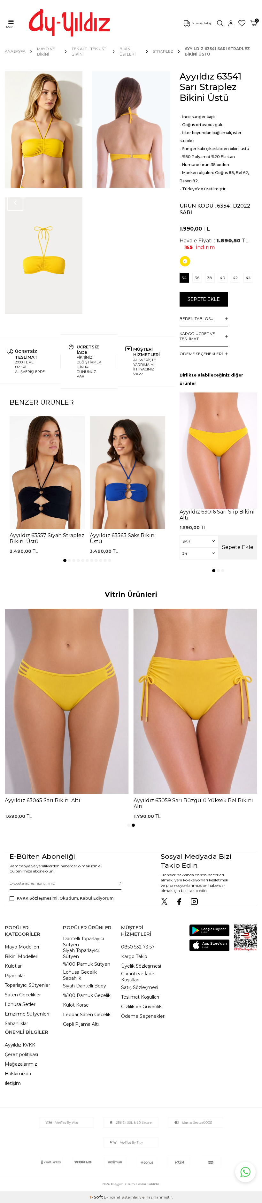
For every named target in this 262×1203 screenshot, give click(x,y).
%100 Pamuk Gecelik (87, 995)
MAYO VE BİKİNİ (46, 51)
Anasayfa (15, 51)
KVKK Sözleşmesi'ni (37, 898)
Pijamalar (15, 975)
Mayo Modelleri (22, 947)
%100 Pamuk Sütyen (86, 964)
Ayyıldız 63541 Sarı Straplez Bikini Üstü (217, 51)
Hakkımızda (18, 1074)
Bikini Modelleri (21, 956)
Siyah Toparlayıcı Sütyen (81, 953)
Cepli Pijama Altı (81, 1024)
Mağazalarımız (21, 1064)
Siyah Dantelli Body (84, 986)
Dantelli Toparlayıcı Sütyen (83, 942)
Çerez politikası (21, 1054)
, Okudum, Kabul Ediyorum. (65, 898)
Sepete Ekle (204, 299)
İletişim (13, 1083)
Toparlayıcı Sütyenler (27, 985)
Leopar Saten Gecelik (87, 1014)
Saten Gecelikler (23, 995)
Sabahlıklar (16, 1023)
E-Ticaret (112, 1197)
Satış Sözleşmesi (139, 987)
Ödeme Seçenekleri (143, 1016)
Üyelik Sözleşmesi (141, 966)
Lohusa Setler (20, 1004)
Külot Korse (76, 1005)
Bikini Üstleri (127, 51)
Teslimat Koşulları (140, 997)
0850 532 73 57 (138, 947)
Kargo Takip (134, 956)
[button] (64, 560)
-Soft (96, 1197)
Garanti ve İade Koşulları (137, 977)
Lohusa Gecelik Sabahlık (80, 975)
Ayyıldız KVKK (20, 1045)
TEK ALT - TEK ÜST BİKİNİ (89, 51)
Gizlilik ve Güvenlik (141, 1006)
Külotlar (13, 966)
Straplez (163, 51)
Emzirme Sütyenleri (27, 1014)
